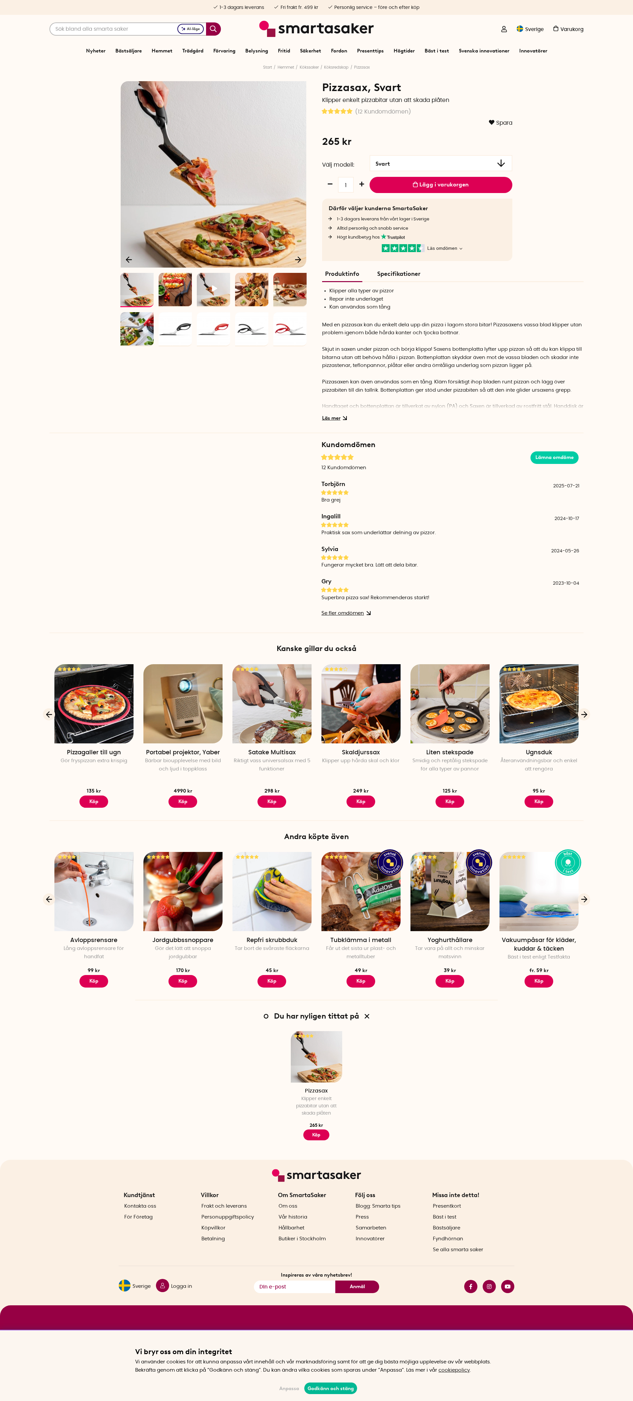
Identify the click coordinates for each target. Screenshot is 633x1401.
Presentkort (447, 1206)
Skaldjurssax (361, 753)
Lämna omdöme (554, 457)
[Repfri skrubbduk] (272, 891)
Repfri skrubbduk (272, 940)
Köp (449, 801)
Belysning (256, 51)
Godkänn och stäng (331, 1388)
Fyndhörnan (448, 1238)
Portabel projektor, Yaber (183, 753)
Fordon (339, 51)
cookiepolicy (454, 1370)
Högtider (404, 51)
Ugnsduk (539, 753)
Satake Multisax (272, 753)
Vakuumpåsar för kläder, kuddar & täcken (539, 944)
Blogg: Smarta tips (378, 1206)
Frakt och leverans (224, 1206)
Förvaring (224, 51)
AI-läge (193, 29)
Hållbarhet (291, 1227)
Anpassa (289, 1388)
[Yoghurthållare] (450, 891)
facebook (468, 1286)
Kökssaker (309, 67)
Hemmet (162, 51)
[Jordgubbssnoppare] (183, 891)
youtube (505, 1286)
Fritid (284, 51)
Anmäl (357, 1286)
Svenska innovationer (484, 51)
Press (362, 1217)
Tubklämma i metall (360, 940)
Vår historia (293, 1217)
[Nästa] (298, 259)
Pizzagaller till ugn (94, 753)
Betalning (213, 1238)
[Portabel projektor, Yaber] (183, 703)
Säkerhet (310, 51)
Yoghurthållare (450, 940)
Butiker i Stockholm (302, 1238)
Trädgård (192, 51)
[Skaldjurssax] (361, 703)
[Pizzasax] (316, 1057)
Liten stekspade (449, 753)
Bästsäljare (128, 51)
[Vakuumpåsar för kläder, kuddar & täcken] (539, 891)
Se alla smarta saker (458, 1249)
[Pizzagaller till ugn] (94, 703)
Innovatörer (533, 51)
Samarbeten (371, 1227)
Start (267, 67)
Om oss (288, 1206)
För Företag (138, 1217)
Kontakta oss (140, 1206)
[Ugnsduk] (539, 703)
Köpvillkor (213, 1227)
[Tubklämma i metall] (361, 891)
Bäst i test (437, 51)
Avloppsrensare (93, 940)
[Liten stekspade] (450, 703)
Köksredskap (336, 67)
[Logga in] (504, 30)
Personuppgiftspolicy (227, 1217)
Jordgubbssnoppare (182, 940)
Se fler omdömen (342, 613)
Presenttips (370, 51)
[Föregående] (129, 259)
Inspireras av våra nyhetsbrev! (316, 1275)
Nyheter (96, 51)
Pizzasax (362, 67)
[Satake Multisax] (272, 703)
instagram (486, 1286)
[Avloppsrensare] (94, 891)
